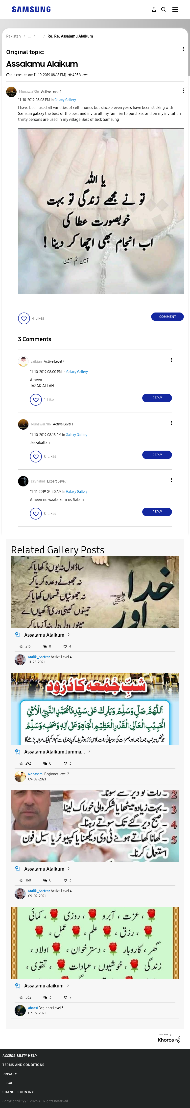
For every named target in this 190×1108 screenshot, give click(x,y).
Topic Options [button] (175, 49)
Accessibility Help (19, 1056)
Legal (7, 1083)
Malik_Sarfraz (39, 657)
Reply (157, 398)
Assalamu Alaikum (44, 635)
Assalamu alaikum (44, 986)
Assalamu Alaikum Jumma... (54, 752)
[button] (175, 90)
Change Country (18, 1092)
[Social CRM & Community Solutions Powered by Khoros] (169, 1038)
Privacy (9, 1074)
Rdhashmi (36, 774)
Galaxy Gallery (65, 100)
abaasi (33, 1008)
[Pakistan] (31, 9)
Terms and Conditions (23, 1065)
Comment (167, 317)
